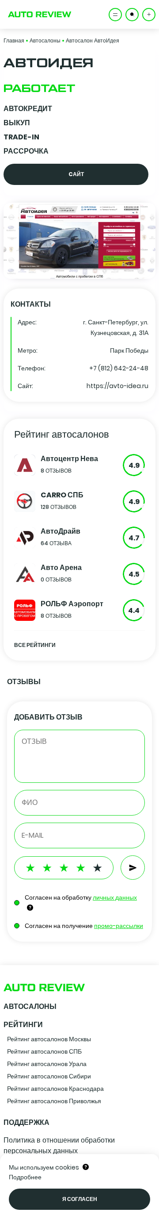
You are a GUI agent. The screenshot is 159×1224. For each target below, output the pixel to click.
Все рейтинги (35, 645)
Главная (14, 40)
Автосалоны (45, 40)
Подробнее (25, 1177)
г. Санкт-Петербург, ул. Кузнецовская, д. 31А (115, 327)
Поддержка (26, 1122)
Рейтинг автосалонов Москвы (49, 1039)
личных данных (115, 897)
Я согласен (79, 1199)
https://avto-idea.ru (117, 385)
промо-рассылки (118, 925)
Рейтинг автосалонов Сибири (49, 1076)
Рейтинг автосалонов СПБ (44, 1051)
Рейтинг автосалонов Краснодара (55, 1088)
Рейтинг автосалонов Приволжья (54, 1101)
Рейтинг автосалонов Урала (47, 1063)
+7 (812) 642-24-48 (118, 368)
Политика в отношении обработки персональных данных (59, 1145)
